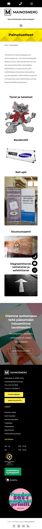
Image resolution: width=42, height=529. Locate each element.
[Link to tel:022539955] (34, 257)
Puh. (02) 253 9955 (11, 385)
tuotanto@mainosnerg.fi (13, 381)
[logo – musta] (21, 10)
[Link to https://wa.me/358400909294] (34, 270)
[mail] (23, 526)
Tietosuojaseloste (30, 522)
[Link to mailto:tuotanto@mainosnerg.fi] (34, 263)
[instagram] (18, 526)
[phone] (28, 526)
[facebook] (14, 526)
